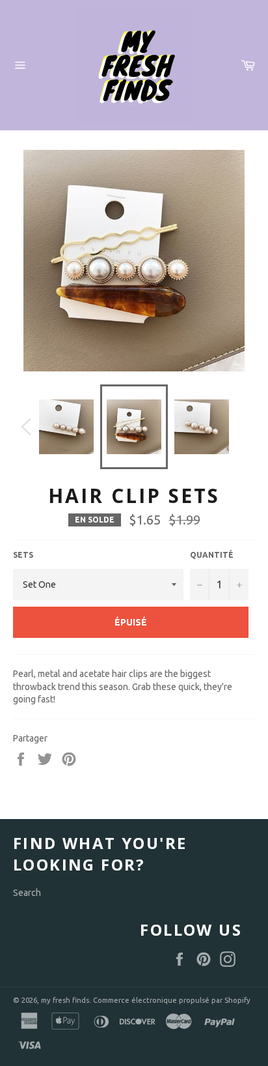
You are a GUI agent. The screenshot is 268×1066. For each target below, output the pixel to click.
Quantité (212, 555)
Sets (23, 555)
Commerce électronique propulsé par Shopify (171, 1000)
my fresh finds (65, 1000)
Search (27, 892)
